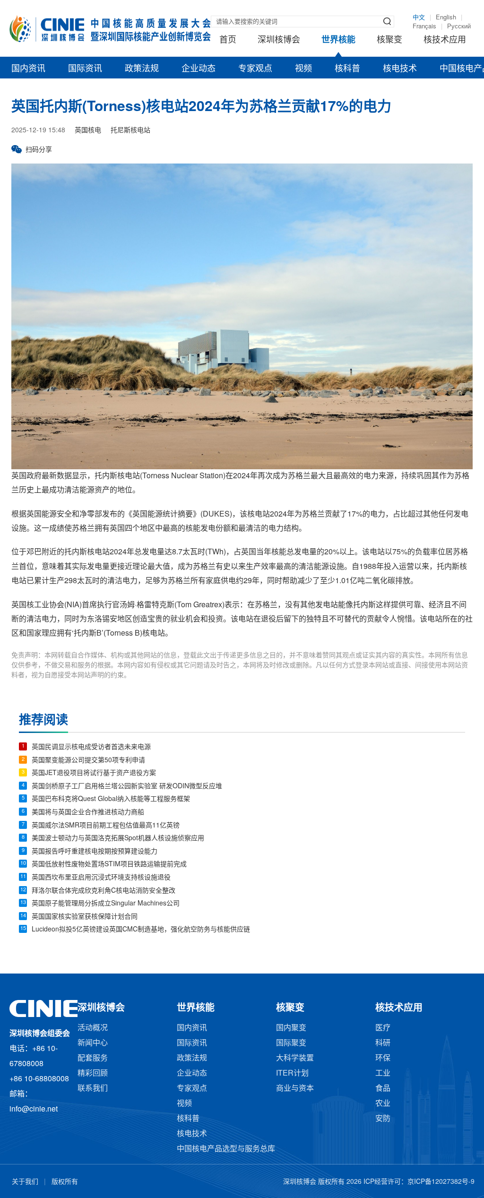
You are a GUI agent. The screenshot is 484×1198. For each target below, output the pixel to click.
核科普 (347, 69)
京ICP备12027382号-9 (441, 1182)
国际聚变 (291, 1043)
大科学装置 (295, 1058)
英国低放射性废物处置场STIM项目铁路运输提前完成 (109, 864)
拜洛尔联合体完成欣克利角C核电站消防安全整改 (103, 891)
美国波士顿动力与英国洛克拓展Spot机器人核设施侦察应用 (118, 838)
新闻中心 (93, 1043)
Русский (459, 26)
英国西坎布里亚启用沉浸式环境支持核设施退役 (101, 877)
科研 (382, 1043)
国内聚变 (291, 1028)
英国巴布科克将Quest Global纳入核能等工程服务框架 (111, 799)
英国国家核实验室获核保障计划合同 (85, 917)
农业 (382, 1104)
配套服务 (93, 1058)
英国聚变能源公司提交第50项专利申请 (88, 760)
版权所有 (65, 1182)
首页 (227, 40)
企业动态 (199, 69)
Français (424, 26)
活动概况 (93, 1028)
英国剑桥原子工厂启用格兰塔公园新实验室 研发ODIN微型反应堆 (127, 786)
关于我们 (25, 1182)
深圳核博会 (279, 40)
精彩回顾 (93, 1073)
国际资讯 (85, 69)
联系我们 (93, 1089)
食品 (382, 1089)
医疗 (382, 1028)
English (446, 17)
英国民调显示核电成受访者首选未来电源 (91, 747)
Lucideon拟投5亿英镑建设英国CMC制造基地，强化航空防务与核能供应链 (141, 929)
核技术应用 (445, 40)
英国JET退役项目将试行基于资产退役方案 (94, 773)
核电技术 (400, 69)
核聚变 (389, 40)
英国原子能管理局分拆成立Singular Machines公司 (106, 903)
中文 (419, 17)
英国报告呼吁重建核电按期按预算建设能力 (94, 851)
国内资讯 (28, 69)
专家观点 (255, 69)
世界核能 (338, 40)
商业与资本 (295, 1089)
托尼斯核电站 (130, 130)
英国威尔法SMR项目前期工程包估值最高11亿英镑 (106, 825)
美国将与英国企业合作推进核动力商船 (88, 812)
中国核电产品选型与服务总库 (226, 1149)
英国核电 (88, 130)
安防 (382, 1119)
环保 (382, 1058)
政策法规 (142, 69)
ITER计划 (292, 1073)
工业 (382, 1073)
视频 (303, 69)
